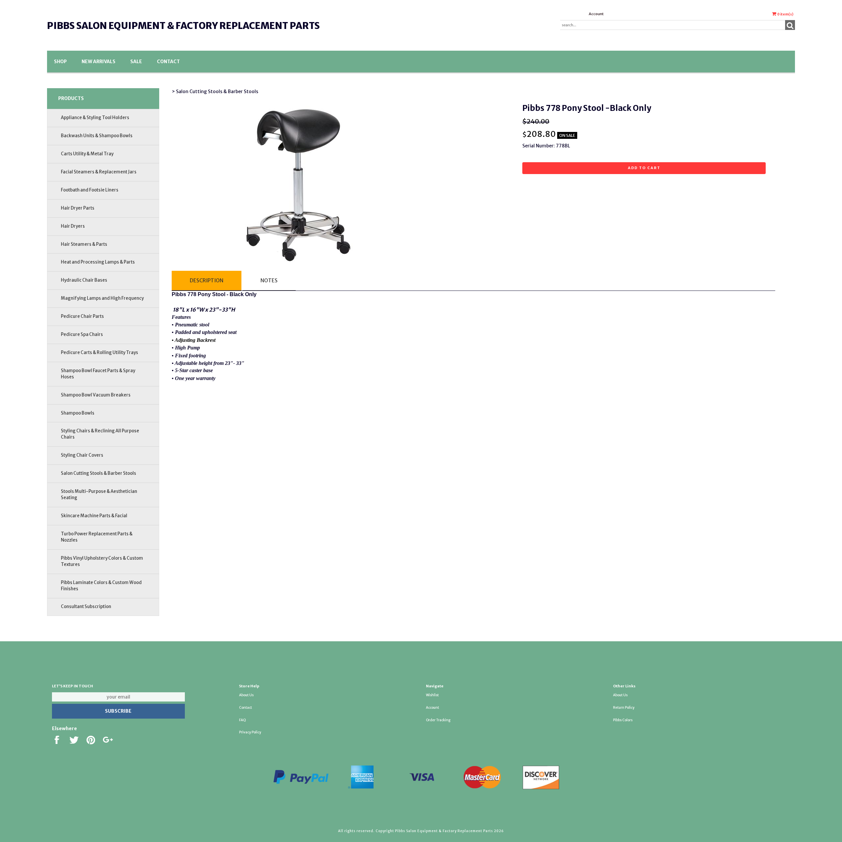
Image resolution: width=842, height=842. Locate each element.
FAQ (242, 720)
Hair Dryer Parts (77, 208)
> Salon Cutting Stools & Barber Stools (215, 91)
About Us (246, 695)
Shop (60, 61)
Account (596, 14)
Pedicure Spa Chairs (82, 334)
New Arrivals (98, 61)
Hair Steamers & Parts (84, 244)
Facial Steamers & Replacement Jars (98, 172)
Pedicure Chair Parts (82, 316)
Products (71, 98)
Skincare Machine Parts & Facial (94, 516)
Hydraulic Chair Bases (84, 280)
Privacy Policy (250, 732)
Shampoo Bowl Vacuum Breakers (96, 395)
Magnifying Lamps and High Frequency (102, 298)
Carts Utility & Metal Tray (87, 154)
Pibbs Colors (622, 720)
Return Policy (623, 707)
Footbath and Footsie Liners (89, 190)
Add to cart (644, 168)
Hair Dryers (73, 226)
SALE (136, 61)
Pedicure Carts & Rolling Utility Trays (99, 352)
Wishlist (432, 695)
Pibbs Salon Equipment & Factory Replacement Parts (183, 26)
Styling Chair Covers (82, 455)
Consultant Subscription (86, 606)
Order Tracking (438, 720)
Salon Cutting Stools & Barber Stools (98, 473)
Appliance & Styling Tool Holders (95, 117)
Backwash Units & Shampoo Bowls (97, 136)
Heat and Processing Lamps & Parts (98, 262)
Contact (168, 61)
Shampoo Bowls (77, 413)
